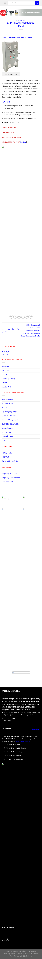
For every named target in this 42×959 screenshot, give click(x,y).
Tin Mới (5, 383)
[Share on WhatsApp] (11, 317)
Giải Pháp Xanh (7, 482)
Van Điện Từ (6, 432)
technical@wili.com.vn (23, 741)
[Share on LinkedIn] (31, 317)
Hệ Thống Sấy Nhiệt (9, 412)
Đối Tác (4, 374)
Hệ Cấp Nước (7, 453)
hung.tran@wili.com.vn (31, 715)
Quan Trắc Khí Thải (9, 416)
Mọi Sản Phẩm (7, 399)
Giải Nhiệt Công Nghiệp (10, 424)
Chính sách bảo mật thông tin (15, 748)
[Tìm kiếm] (37, 3)
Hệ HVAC (5, 457)
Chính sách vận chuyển (12, 755)
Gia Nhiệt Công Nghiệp (10, 420)
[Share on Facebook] (15, 317)
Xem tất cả (35, 729)
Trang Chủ (5, 366)
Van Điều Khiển (7, 403)
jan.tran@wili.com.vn (11, 715)
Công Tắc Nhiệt (7, 436)
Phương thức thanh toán (13, 759)
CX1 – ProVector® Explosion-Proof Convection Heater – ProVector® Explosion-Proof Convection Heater (30, 330)
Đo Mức (5, 440)
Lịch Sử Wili (6, 387)
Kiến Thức (5, 370)
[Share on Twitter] (19, 317)
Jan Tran (22, 142)
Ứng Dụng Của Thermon (11, 478)
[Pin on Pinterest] (27, 317)
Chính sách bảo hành (12, 744)
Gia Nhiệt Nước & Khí (10, 461)
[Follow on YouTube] (7, 353)
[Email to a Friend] (23, 317)
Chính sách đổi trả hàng (13, 752)
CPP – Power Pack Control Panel (17, 38)
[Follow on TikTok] (3, 353)
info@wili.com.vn (31, 704)
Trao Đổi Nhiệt (7, 428)
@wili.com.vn (7, 720)
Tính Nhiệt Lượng (8, 378)
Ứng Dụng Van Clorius (10, 473)
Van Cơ (4, 407)
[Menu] (4, 3)
